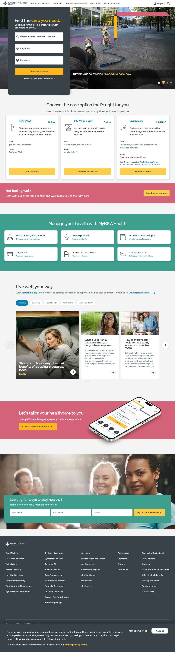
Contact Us (86, 586)
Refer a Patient (149, 559)
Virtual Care (11, 564)
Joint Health (68, 303)
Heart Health (51, 303)
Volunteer (122, 559)
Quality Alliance (88, 575)
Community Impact (90, 569)
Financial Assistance (54, 586)
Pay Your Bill (50, 564)
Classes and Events (14, 559)
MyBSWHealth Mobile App (17, 591)
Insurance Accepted (55, 580)
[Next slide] (165, 345)
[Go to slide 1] (86, 381)
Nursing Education (151, 580)
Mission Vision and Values (93, 559)
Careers (146, 564)
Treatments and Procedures (18, 586)
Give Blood (123, 569)
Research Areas (149, 586)
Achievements (88, 564)
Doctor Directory (13, 569)
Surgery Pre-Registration (57, 597)
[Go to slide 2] (88, 381)
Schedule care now (118, 74)
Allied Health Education (153, 575)
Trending (22, 303)
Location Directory (14, 575)
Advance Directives (54, 591)
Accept (160, 631)
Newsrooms (87, 580)
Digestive (36, 303)
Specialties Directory (15, 580)
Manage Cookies (138, 630)
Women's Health (86, 303)
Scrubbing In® (29, 292)
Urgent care (136, 121)
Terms (52, 78)
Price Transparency (54, 575)
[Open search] (168, 3)
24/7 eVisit (25, 121)
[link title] (15, 3)
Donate (121, 564)
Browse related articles (139, 293)
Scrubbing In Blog (53, 602)
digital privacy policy (76, 644)
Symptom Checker (54, 559)
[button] (159, 82)
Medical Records (52, 569)
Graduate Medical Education (156, 569)
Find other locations (149, 162)
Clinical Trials (148, 591)
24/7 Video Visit (83, 121)
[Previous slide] (9, 345)
